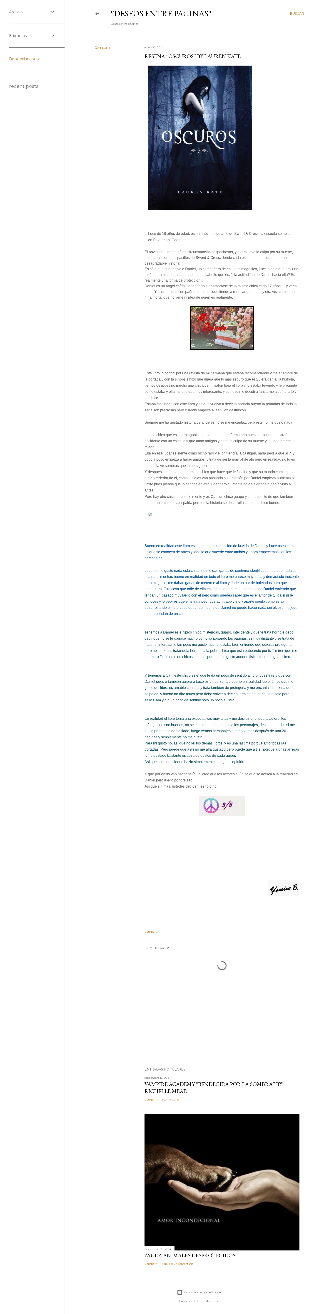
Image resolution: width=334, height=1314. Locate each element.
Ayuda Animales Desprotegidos (190, 1255)
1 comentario (170, 1099)
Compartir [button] (102, 48)
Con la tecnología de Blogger (203, 1292)
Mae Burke (212, 1301)
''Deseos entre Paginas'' (161, 13)
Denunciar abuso (24, 59)
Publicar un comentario (177, 1263)
